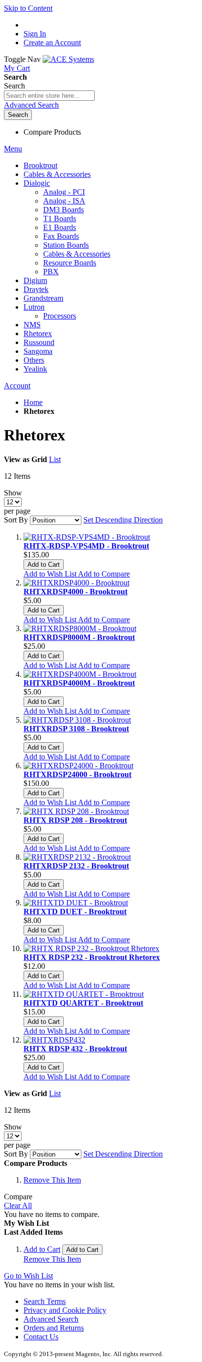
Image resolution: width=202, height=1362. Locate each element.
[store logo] (68, 59)
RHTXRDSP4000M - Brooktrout (79, 683)
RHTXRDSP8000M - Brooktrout (79, 637)
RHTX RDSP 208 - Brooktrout (75, 820)
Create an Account (52, 42)
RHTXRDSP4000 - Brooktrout (75, 591)
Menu (13, 149)
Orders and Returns (54, 1328)
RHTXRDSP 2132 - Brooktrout (76, 866)
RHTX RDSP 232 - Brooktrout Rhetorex (92, 957)
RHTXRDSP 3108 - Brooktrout (76, 728)
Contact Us (41, 1337)
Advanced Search (31, 105)
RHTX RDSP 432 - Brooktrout (75, 1048)
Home (33, 402)
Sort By (16, 520)
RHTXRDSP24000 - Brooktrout (77, 774)
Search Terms (45, 1301)
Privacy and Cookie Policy (65, 1310)
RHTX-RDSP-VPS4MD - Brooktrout (86, 546)
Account (17, 385)
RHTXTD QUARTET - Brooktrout (83, 1003)
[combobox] (49, 95)
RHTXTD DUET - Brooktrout (75, 911)
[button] (51, 574)
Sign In (35, 33)
